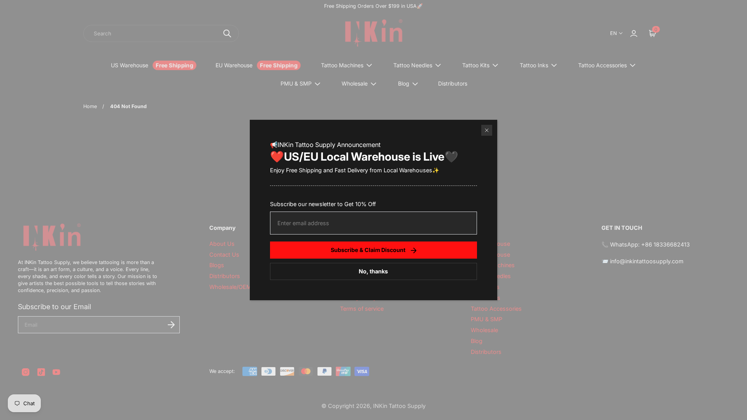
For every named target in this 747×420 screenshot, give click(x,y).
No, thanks (373, 271)
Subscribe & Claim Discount (368, 250)
